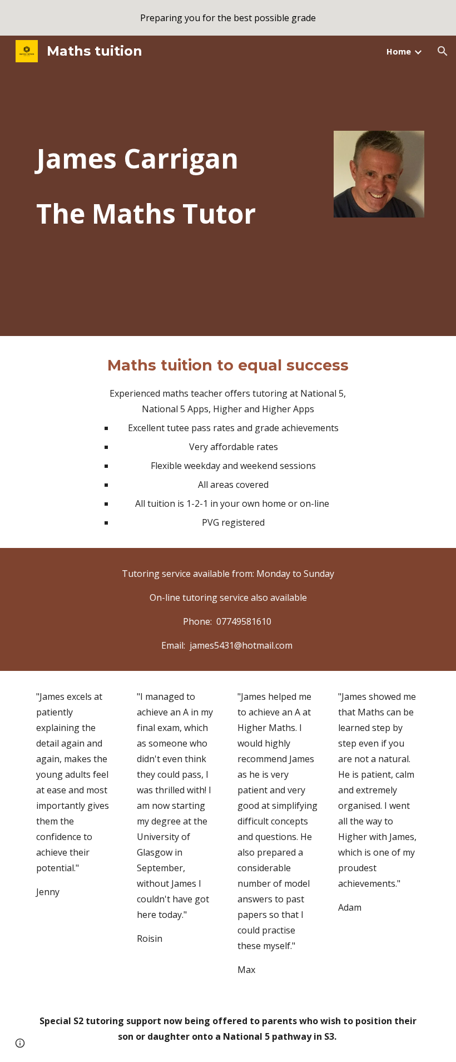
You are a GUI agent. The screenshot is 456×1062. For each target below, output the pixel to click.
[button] (442, 51)
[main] (178, 186)
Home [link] (398, 51)
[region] (228, 18)
